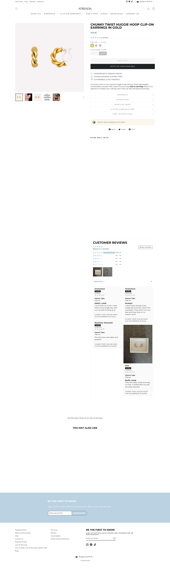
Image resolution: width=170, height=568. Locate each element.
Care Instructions (123, 114)
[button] (96, 38)
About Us (40, 1)
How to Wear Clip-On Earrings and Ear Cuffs (31, 548)
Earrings (50, 14)
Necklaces (116, 14)
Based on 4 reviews (101, 249)
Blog (17, 551)
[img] (107, 295)
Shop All (36, 14)
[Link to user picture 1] (137, 344)
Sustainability (56, 536)
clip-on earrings (96, 418)
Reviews (32, 1)
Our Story (54, 530)
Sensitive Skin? (122, 104)
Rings (104, 14)
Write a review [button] (145, 247)
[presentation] (100, 231)
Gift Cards (18, 1)
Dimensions (122, 99)
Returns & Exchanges (22, 533)
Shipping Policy (21, 530)
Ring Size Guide (21, 542)
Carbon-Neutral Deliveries (60, 539)
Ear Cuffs (92, 14)
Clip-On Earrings (71, 14)
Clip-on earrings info (123, 109)
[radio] (92, 45)
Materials (122, 95)
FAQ (26, 1)
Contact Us (132, 14)
